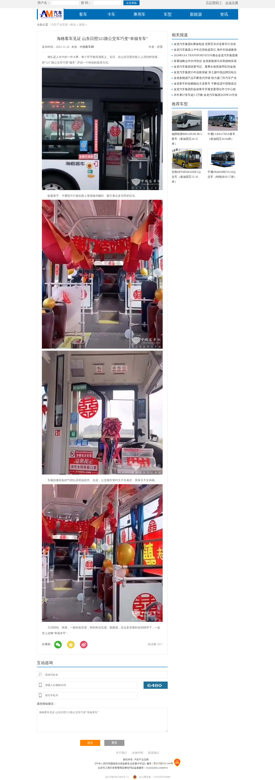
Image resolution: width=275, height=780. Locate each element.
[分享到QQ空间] (71, 645)
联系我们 (153, 752)
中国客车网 (87, 46)
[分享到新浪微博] (84, 645)
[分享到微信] (58, 645)
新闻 (82, 24)
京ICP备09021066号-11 (117, 777)
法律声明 (137, 752)
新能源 (196, 14)
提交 (90, 742)
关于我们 (121, 752)
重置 (114, 742)
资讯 (224, 14)
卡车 (111, 14)
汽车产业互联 (59, 24)
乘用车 (139, 14)
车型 (168, 14)
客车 (83, 14)
